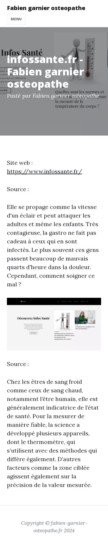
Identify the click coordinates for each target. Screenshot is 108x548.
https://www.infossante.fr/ (44, 171)
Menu (16, 19)
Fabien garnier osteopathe (46, 8)
